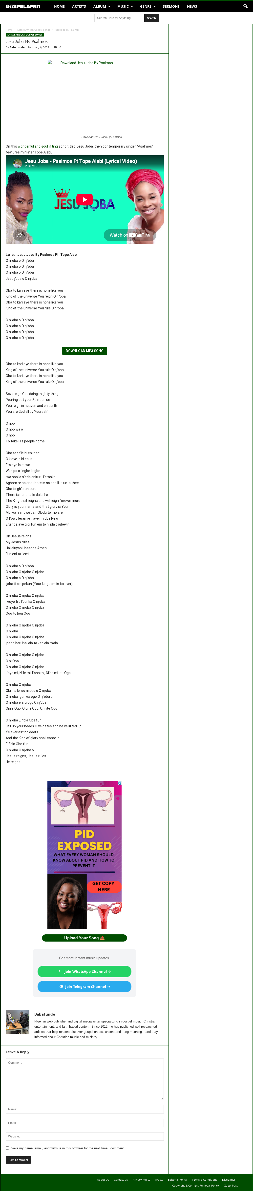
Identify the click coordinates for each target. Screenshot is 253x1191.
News (192, 6)
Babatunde (17, 47)
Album (99, 6)
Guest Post (231, 1185)
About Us (103, 1179)
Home (59, 6)
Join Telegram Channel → (87, 986)
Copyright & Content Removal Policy (195, 1185)
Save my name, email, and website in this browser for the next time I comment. (68, 1148)
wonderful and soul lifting (38, 146)
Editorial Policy (177, 1179)
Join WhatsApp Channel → (87, 971)
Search (151, 18)
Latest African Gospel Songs (33, 29)
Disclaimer (228, 1179)
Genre (145, 6)
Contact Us (121, 1179)
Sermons (171, 6)
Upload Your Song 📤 (84, 938)
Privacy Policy (141, 1179)
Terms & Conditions (204, 1179)
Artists (79, 6)
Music (123, 6)
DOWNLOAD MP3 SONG (85, 351)
